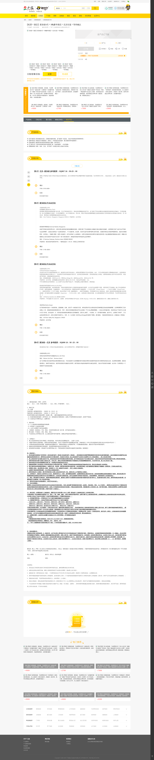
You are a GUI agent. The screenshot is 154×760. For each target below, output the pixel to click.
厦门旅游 (82, 714)
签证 (74, 16)
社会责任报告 (27, 748)
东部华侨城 (94, 720)
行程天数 (80, 59)
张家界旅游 (72, 714)
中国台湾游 (29, 726)
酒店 (68, 16)
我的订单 (104, 1)
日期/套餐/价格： (34, 74)
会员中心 (97, 16)
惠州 (83, 8)
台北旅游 (60, 726)
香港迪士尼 (72, 720)
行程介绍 (39, 119)
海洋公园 (115, 720)
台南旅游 (115, 726)
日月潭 (38, 726)
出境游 (40, 16)
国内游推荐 (29, 714)
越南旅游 (82, 709)
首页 (26, 16)
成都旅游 (104, 714)
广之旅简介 (26, 741)
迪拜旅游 (104, 709)
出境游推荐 (29, 709)
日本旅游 (49, 709)
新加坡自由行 (37, 19)
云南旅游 (38, 714)
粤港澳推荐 (29, 720)
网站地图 (47, 741)
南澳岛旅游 (105, 720)
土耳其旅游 (72, 709)
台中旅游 (93, 726)
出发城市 (80, 53)
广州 (88, 8)
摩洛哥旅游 (116, 709)
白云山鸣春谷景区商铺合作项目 (95, 741)
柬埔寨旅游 (61, 709)
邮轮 (80, 16)
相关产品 (69, 119)
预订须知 (49, 119)
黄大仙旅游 (61, 720)
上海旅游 (115, 714)
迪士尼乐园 (83, 720)
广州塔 (38, 720)
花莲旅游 (82, 726)
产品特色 (28, 119)
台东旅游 (104, 726)
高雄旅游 (71, 726)
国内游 (33, 16)
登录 (95, 1)
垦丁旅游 (49, 726)
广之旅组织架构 (27, 743)
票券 (54, 16)
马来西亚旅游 (95, 709)
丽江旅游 (49, 714)
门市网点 (123, 1)
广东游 (48, 16)
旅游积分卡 (116, 1)
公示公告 (26, 750)
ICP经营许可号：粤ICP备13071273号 (90, 758)
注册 (99, 1)
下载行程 (77, 166)
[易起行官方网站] (36, 11)
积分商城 (88, 16)
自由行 (30, 19)
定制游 (62, 16)
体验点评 (58, 119)
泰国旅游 (38, 709)
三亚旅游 (60, 714)
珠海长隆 (49, 720)
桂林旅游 (93, 714)
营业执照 (26, 746)
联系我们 (68, 741)
